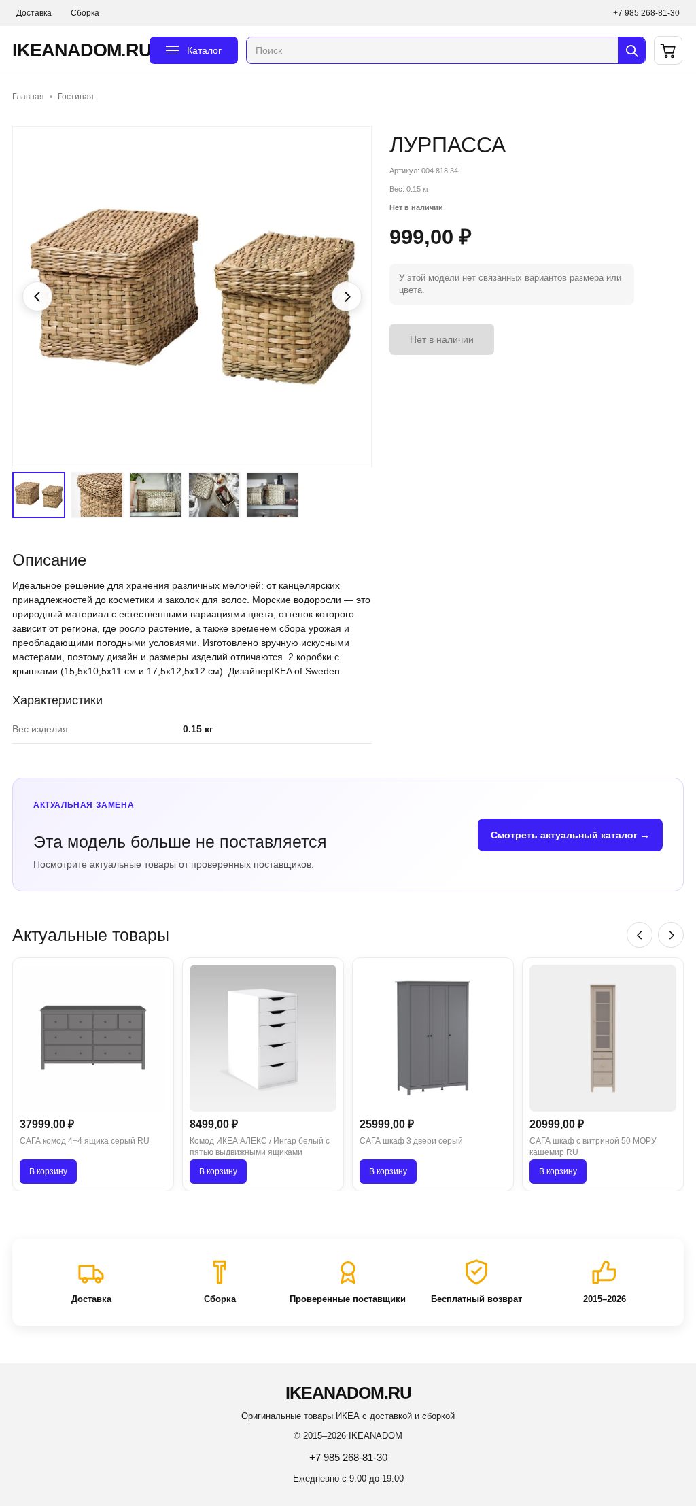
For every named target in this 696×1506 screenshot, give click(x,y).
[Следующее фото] (347, 296)
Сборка (85, 13)
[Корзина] (668, 50)
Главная (28, 96)
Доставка (34, 13)
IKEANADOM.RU (76, 50)
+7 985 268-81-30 (646, 13)
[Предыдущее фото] (37, 296)
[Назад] (639, 935)
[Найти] (631, 50)
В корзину (48, 1171)
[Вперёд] (671, 935)
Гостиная (76, 96)
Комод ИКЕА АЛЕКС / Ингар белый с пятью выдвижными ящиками (260, 1146)
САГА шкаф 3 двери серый (411, 1141)
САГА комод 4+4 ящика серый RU (85, 1141)
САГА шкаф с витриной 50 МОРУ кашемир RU (593, 1146)
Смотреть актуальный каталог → (570, 834)
